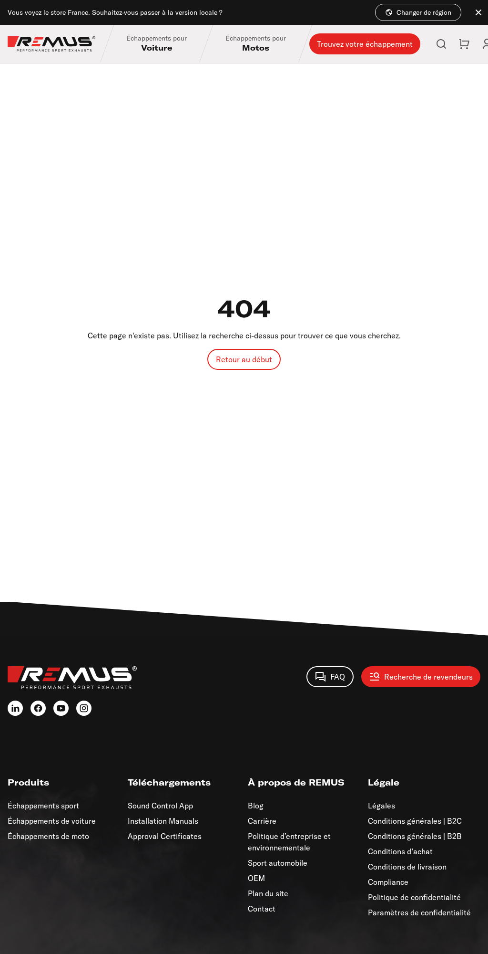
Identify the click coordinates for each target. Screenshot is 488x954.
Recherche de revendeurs (428, 676)
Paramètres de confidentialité (419, 912)
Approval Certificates (165, 836)
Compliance (388, 882)
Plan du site (268, 893)
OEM (256, 878)
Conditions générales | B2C (415, 821)
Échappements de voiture (52, 821)
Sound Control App (160, 805)
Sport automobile (277, 863)
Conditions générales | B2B (415, 836)
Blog (256, 805)
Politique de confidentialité (414, 897)
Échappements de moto (48, 836)
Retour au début (244, 359)
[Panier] (464, 43)
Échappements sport (43, 805)
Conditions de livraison (407, 866)
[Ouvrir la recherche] (441, 43)
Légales (381, 805)
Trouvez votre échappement (365, 44)
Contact (261, 908)
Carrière (262, 821)
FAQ (337, 676)
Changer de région (423, 12)
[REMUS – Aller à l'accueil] (56, 44)
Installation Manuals (163, 821)
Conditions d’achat (400, 851)
